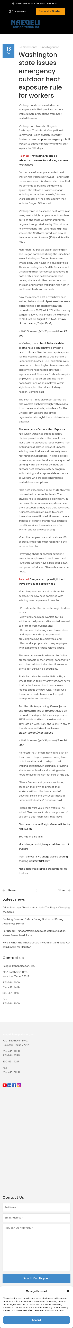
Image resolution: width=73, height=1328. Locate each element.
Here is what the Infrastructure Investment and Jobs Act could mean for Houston (36, 945)
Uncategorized (50, 47)
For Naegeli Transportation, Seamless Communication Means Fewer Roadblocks (34, 933)
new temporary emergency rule (49, 139)
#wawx (62, 319)
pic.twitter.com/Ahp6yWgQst (36, 732)
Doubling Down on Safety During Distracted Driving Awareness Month (33, 921)
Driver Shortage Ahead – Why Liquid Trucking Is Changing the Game (36, 909)
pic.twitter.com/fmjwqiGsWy (35, 323)
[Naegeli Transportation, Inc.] (25, 26)
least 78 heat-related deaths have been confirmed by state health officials (42, 348)
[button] (68, 1291)
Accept (36, 1320)
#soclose (44, 728)
